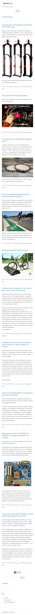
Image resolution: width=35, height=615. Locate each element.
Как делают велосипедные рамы (15, 95)
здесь (5, 80)
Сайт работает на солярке (8, 612)
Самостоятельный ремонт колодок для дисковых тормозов (17, 394)
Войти (6, 598)
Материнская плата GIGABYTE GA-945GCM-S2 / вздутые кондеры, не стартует (15, 435)
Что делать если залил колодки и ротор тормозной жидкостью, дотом (17, 515)
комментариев (9, 602)
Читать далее (19, 181)
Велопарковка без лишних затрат (15, 250)
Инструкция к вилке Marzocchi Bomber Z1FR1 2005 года (17, 26)
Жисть (30, 243)
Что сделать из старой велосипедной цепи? (16, 140)
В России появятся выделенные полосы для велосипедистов (16, 195)
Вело (28, 86)
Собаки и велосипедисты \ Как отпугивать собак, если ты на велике (17, 289)
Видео (30, 132)
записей (8, 600)
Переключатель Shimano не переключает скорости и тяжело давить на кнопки (17, 344)
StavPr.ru (7, 3)
